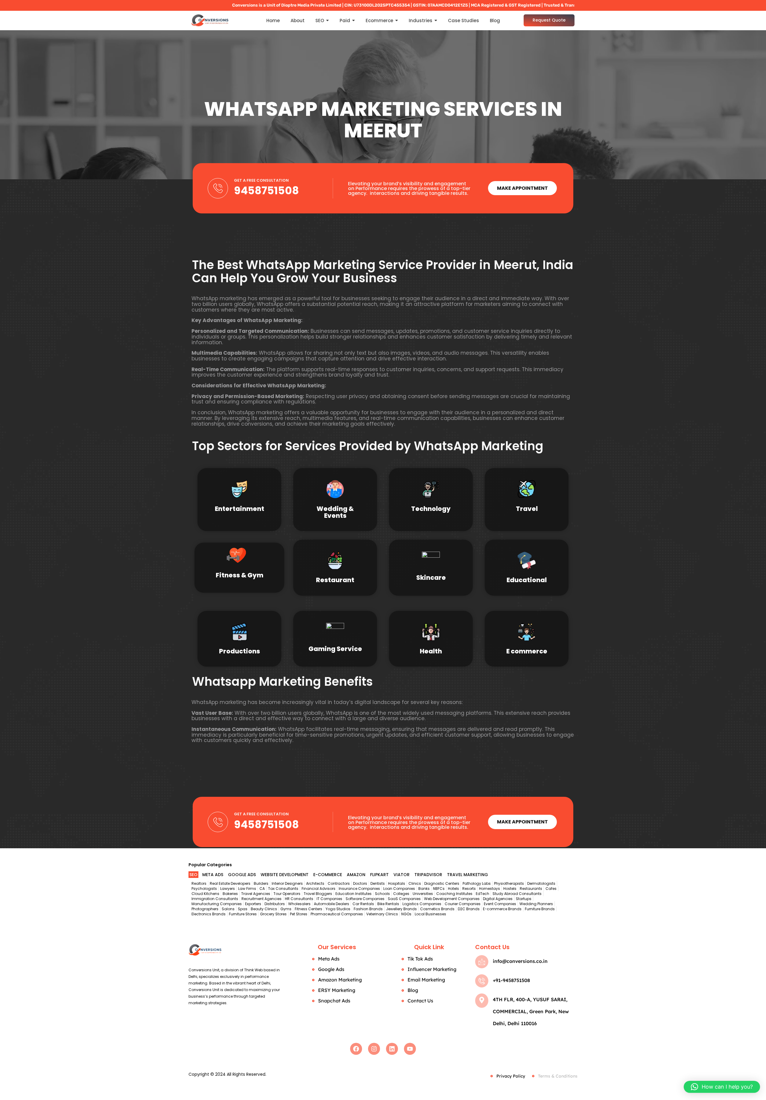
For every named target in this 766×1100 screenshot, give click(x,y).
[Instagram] (374, 1049)
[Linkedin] (392, 1049)
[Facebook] (356, 1049)
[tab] (193, 874)
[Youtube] (410, 1049)
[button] (722, 1087)
